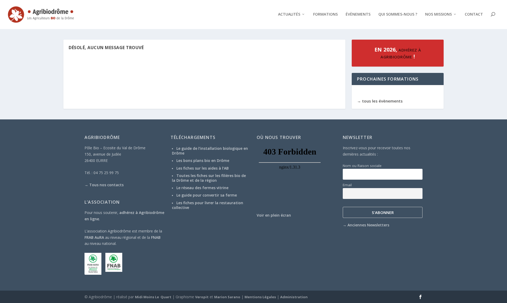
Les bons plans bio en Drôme (202, 160)
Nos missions (438, 14)
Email (347, 185)
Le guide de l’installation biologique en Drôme (210, 151)
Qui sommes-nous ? (397, 14)
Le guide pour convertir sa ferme (206, 195)
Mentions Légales (260, 297)
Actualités (289, 14)
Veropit (202, 297)
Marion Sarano (227, 297)
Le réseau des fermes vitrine (202, 187)
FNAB (156, 237)
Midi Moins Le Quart (153, 297)
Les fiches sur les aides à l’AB (202, 168)
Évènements (358, 14)
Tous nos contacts (106, 184)
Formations (325, 14)
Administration (294, 297)
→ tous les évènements (380, 101)
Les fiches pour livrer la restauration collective (207, 205)
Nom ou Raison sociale (362, 165)
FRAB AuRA (94, 237)
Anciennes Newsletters (368, 224)
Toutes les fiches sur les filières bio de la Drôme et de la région (209, 178)
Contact (474, 14)
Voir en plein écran (274, 215)
